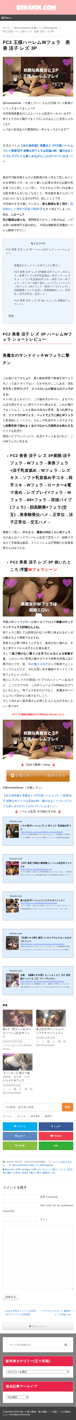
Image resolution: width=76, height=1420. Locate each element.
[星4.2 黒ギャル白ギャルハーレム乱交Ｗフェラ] (17, 1018)
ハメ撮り (52, 1169)
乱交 (70, 1169)
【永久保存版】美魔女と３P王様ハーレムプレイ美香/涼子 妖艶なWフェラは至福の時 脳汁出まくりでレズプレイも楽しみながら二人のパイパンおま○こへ (37, 801)
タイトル (21, 1116)
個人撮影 (7, 1172)
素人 (32, 1172)
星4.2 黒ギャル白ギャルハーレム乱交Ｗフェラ (17, 1033)
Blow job (9, 1169)
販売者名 (35, 1116)
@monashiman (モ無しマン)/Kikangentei (32, 1165)
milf (34, 1169)
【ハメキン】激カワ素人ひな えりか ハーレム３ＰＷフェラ (16, 1076)
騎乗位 (46, 1172)
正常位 (16, 1172)
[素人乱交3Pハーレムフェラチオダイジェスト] (51, 1018)
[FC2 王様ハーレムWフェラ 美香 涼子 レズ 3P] (38, 77)
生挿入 (25, 1172)
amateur (26, 1169)
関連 (11, 315)
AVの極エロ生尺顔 (39, 664)
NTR (18, 1169)
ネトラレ (42, 1169)
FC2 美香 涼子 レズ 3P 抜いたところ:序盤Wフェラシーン (42, 302)
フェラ (62, 1169)
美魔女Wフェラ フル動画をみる (40, 776)
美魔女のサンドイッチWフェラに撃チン (37, 265)
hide (42, 243)
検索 (67, 1107)
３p (53, 1172)
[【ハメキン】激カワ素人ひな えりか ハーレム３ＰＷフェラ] (17, 1062)
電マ (39, 1172)
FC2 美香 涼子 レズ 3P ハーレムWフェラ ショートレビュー (38, 251)
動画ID (48, 1116)
